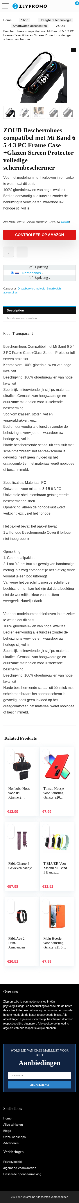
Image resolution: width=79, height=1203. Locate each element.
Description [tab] (15, 310)
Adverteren (11, 1143)
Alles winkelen (13, 1124)
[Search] (56, 6)
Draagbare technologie (55, 20)
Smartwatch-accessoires (30, 25)
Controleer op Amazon (39, 235)
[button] (73, 50)
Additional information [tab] (22, 318)
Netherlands (31, 273)
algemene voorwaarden (19, 1168)
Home (7, 20)
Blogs (7, 1130)
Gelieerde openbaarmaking (22, 1174)
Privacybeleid (12, 1161)
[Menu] (5, 6)
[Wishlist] (65, 6)
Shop (24, 20)
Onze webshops (14, 1137)
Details (65, 222)
